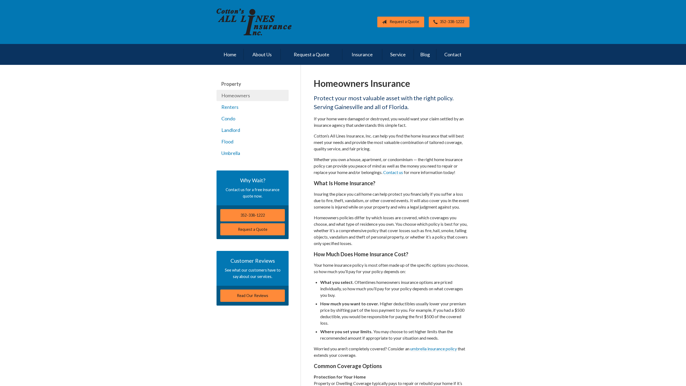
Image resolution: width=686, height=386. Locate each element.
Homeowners (235, 95)
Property (231, 84)
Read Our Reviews (252, 295)
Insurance (362, 54)
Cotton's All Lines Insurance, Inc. (254, 22)
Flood (227, 141)
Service (398, 54)
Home (229, 54)
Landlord (230, 130)
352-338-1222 (452, 21)
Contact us (393, 172)
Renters (229, 107)
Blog (425, 54)
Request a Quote (404, 21)
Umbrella (230, 153)
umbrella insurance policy (433, 348)
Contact (452, 54)
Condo (228, 118)
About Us (262, 54)
